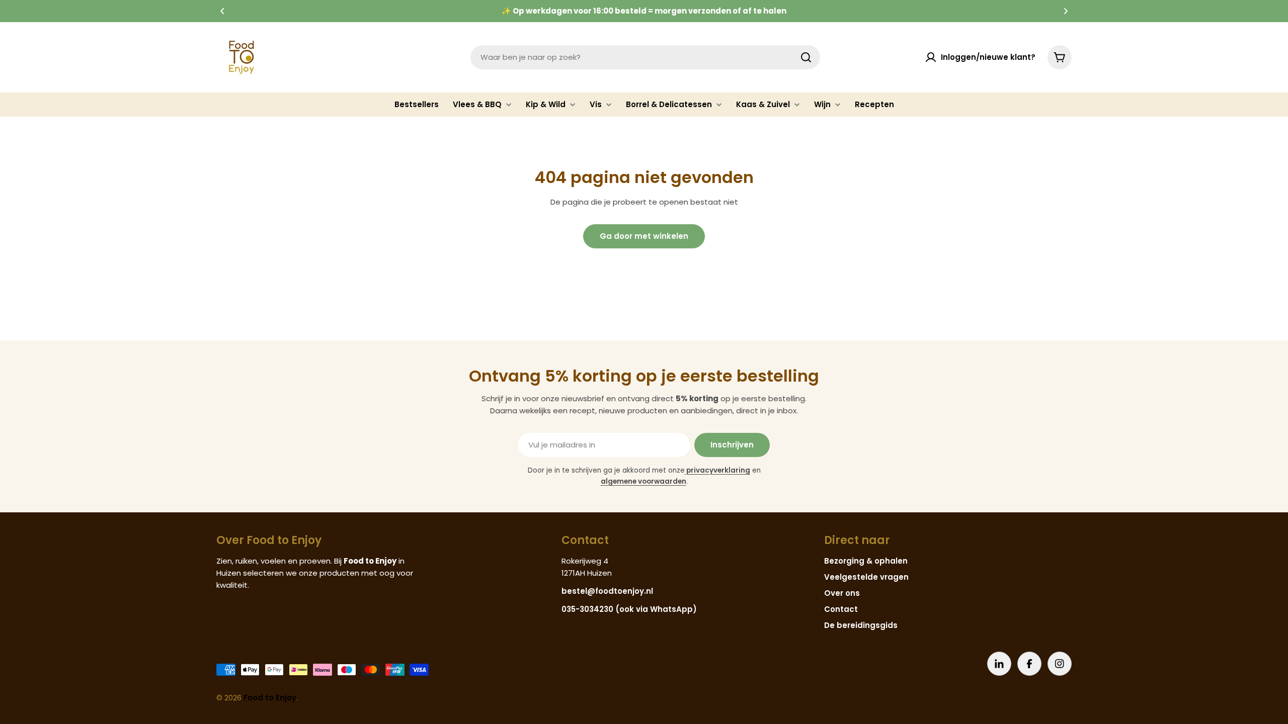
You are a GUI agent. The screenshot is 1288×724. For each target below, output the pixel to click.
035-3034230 (587, 609)
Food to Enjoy (270, 697)
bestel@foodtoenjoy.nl (607, 591)
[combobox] (645, 57)
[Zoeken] (806, 57)
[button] (222, 11)
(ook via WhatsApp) (656, 609)
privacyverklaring (717, 470)
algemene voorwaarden (643, 481)
